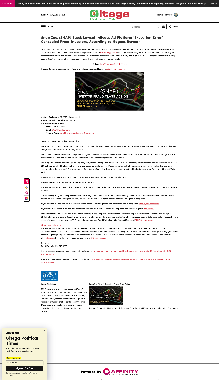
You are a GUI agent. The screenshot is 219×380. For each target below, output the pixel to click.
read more (149, 209)
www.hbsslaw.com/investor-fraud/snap (77, 133)
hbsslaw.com (48, 238)
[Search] (158, 26)
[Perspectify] (26, 187)
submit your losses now (116, 69)
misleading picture (108, 52)
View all (213, 3)
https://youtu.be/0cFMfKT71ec (112, 64)
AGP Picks (7, 4)
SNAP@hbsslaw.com (61, 130)
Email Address (13, 358)
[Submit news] (26, 181)
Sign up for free (24, 368)
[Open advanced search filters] (163, 26)
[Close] (44, 330)
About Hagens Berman (51, 225)
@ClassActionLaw (99, 238)
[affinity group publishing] (26, 193)
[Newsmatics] (26, 198)
